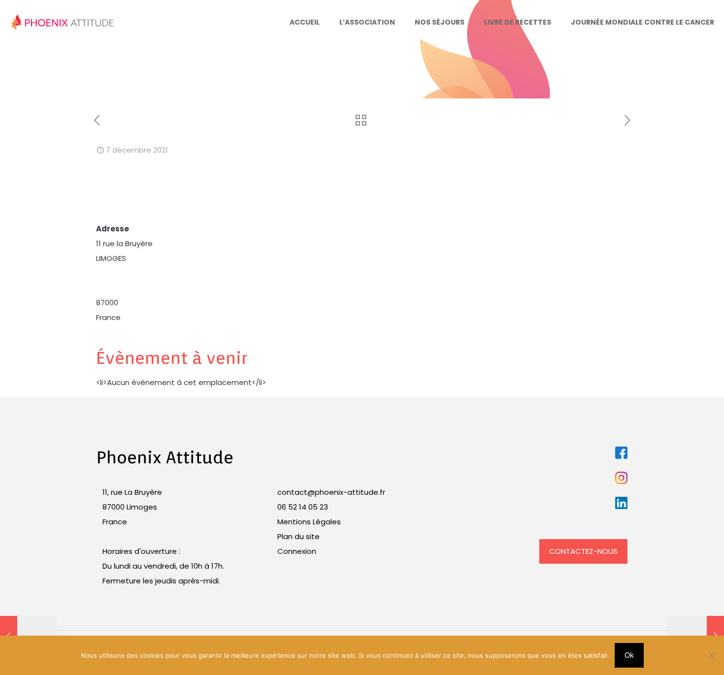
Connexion (296, 551)
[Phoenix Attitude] (62, 22)
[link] (621, 453)
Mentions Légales (309, 521)
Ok (629, 655)
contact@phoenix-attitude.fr (331, 492)
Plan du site (298, 536)
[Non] (712, 655)
